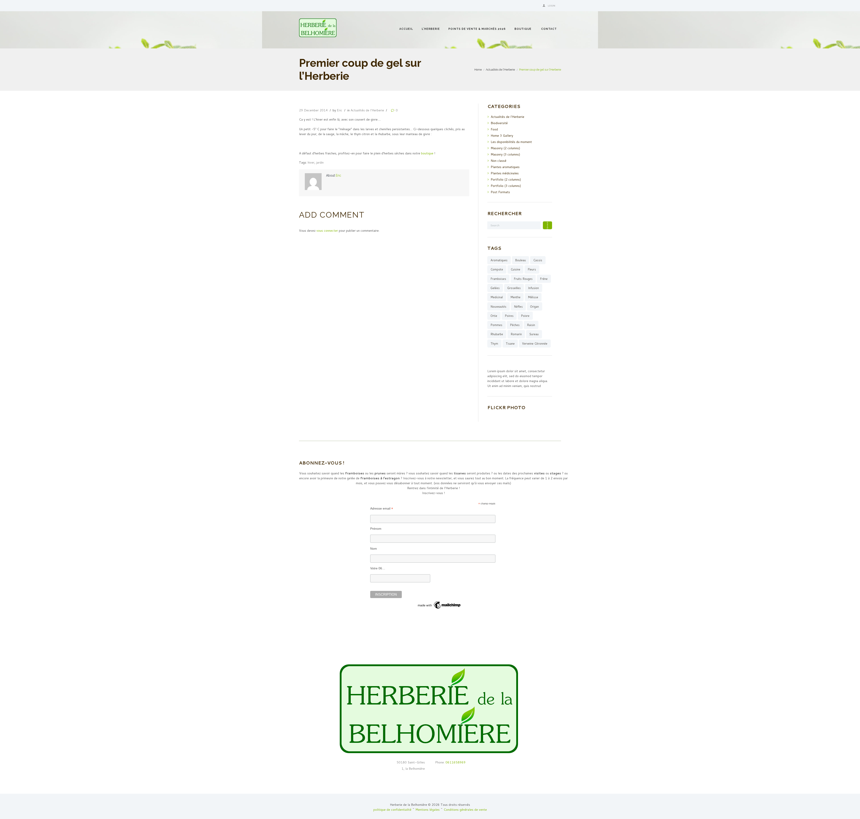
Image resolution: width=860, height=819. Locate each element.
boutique (427, 153)
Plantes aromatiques (505, 167)
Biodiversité (499, 123)
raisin (531, 325)
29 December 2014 (313, 110)
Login (551, 5)
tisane (510, 343)
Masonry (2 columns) (505, 148)
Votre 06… (377, 568)
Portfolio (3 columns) (506, 186)
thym (494, 343)
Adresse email (381, 508)
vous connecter (327, 230)
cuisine (515, 269)
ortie (493, 316)
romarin (516, 334)
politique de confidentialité (392, 809)
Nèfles (518, 307)
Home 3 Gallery (502, 135)
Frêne (544, 279)
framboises (498, 279)
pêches (515, 325)
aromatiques (498, 260)
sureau (534, 334)
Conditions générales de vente (465, 809)
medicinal (496, 297)
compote (496, 269)
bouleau (520, 260)
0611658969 (455, 762)
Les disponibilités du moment (511, 142)
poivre (525, 316)
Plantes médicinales (505, 173)
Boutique (522, 28)
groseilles (514, 288)
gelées (495, 288)
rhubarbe (496, 334)
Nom (373, 548)
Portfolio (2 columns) (506, 179)
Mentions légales (427, 809)
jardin (320, 162)
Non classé (498, 160)
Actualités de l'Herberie (500, 69)
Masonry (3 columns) (505, 154)
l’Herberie (431, 28)
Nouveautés (498, 307)
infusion (533, 288)
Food (494, 129)
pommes (496, 325)
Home (478, 69)
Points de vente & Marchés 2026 (477, 28)
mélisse (533, 297)
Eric (339, 110)
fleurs (532, 269)
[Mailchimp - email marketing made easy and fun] (439, 602)
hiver (311, 162)
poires (509, 316)
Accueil (406, 28)
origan (534, 307)
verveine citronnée (534, 343)
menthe (515, 297)
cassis (537, 260)
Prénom (375, 528)
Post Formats (500, 192)
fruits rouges (523, 279)
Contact (549, 28)
